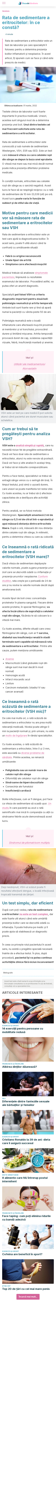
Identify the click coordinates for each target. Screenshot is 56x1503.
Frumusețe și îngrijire (13, 1064)
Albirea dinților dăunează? (19, 1066)
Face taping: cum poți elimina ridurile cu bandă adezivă (26, 1217)
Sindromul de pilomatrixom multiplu (29, 842)
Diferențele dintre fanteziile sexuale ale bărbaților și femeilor (25, 1103)
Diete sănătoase (10, 1175)
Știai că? (6, 1286)
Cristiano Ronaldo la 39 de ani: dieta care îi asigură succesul (26, 1141)
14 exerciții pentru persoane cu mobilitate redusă (22, 1030)
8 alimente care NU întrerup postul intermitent (25, 1179)
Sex (4, 1098)
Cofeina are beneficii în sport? (22, 1254)
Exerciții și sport (10, 1026)
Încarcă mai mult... (28, 1297)
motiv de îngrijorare (16, 735)
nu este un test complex (33, 914)
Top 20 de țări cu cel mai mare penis (26, 1289)
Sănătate (6, 11)
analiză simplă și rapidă (30, 445)
